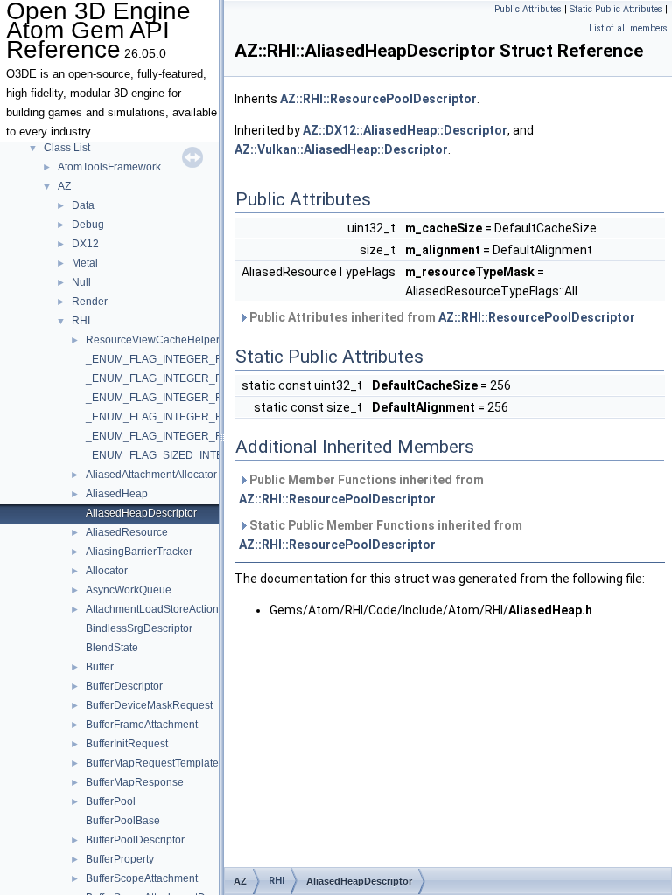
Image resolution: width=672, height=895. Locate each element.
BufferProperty (120, 859)
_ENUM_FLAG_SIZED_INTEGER (166, 455)
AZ (64, 186)
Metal (85, 263)
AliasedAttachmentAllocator (151, 474)
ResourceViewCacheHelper (153, 340)
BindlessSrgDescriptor (139, 628)
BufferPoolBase (123, 821)
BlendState (112, 648)
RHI (81, 321)
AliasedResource (127, 532)
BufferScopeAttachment (142, 878)
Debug (88, 225)
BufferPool (111, 801)
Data (83, 205)
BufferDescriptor (124, 686)
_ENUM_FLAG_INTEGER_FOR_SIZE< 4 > (188, 417)
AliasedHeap (117, 494)
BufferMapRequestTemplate (152, 763)
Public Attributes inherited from (441, 317)
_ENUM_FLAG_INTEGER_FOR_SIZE (176, 359)
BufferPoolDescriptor (135, 840)
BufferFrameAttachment (142, 724)
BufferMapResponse (135, 782)
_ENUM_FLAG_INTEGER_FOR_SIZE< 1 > (188, 378)
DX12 (85, 244)
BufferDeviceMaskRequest (149, 705)
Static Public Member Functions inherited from (380, 535)
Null (81, 282)
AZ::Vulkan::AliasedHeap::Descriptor (341, 149)
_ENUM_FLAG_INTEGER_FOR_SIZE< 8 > (188, 436)
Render (90, 301)
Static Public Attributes (616, 9)
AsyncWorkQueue (129, 590)
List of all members (628, 28)
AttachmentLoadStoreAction (152, 609)
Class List (67, 148)
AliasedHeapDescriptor (141, 513)
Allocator (107, 571)
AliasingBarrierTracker (139, 551)
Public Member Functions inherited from (361, 489)
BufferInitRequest (127, 744)
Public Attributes (528, 9)
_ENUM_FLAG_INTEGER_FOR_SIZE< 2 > (188, 398)
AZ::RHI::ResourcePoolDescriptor (378, 99)
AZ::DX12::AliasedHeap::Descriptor (405, 130)
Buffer (100, 667)
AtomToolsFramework (109, 167)
